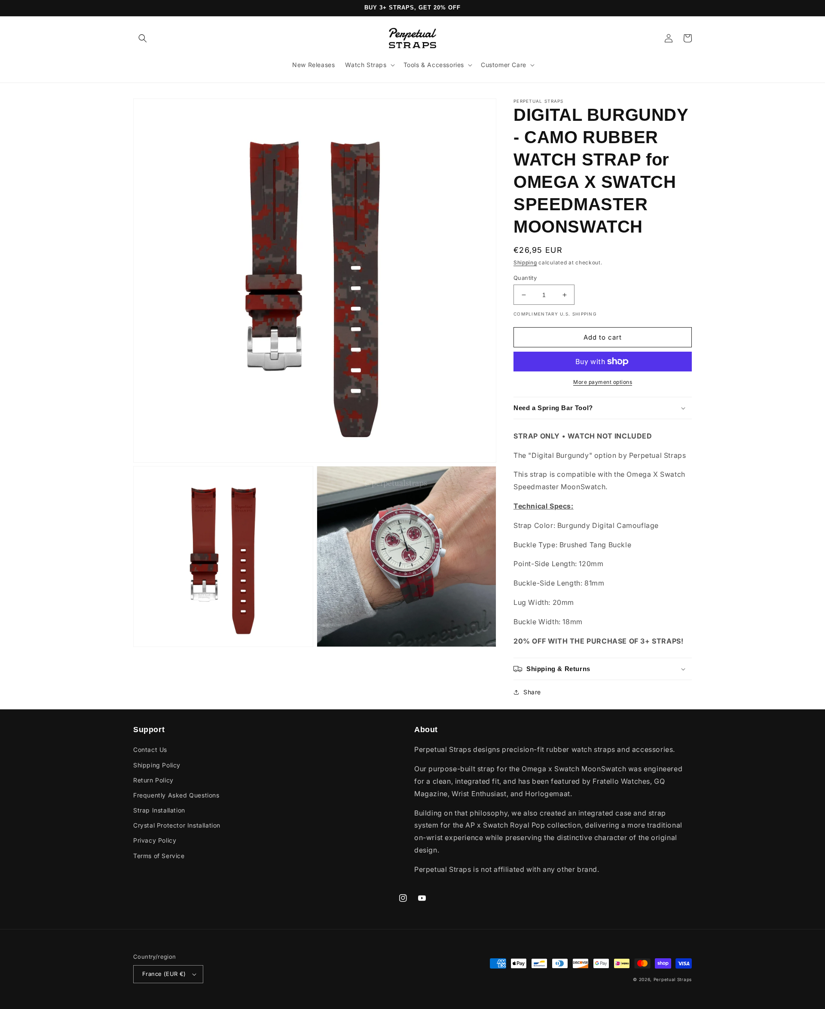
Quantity (525, 277)
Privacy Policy (154, 840)
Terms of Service (159, 855)
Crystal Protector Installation (176, 825)
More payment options (602, 382)
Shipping (525, 262)
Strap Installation (159, 810)
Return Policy (153, 780)
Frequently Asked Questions (176, 795)
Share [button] (532, 692)
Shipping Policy (156, 765)
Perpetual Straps (673, 979)
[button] (142, 38)
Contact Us (150, 749)
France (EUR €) (164, 973)
